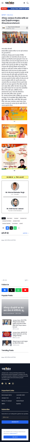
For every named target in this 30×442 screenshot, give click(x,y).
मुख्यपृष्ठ (4, 15)
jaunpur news (16, 221)
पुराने (26, 280)
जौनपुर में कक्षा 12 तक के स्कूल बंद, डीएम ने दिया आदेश (20, 342)
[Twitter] (11, 228)
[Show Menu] (2, 3)
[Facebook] (7, 228)
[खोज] (27, 3)
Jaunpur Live (23, 218)
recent (21, 223)
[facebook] (5, 290)
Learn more (13, 433)
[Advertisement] (15, 261)
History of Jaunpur (7, 401)
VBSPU (3, 404)
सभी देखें (25, 233)
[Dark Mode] (24, 3)
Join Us (18, 398)
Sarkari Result (20, 401)
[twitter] (11, 290)
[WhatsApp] (15, 228)
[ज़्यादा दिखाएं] (18, 228)
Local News (15, 223)
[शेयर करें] (26, 27)
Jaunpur (16, 218)
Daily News (10, 15)
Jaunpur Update (6, 223)
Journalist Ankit (20, 395)
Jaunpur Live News (6, 221)
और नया (5, 280)
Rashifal (18, 404)
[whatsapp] (18, 290)
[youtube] (25, 290)
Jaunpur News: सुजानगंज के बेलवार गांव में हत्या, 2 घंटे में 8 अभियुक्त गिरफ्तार (20, 334)
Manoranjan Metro (7, 395)
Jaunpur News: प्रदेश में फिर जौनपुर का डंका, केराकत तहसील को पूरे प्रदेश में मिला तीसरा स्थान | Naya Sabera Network (19, 323)
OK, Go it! (15, 437)
